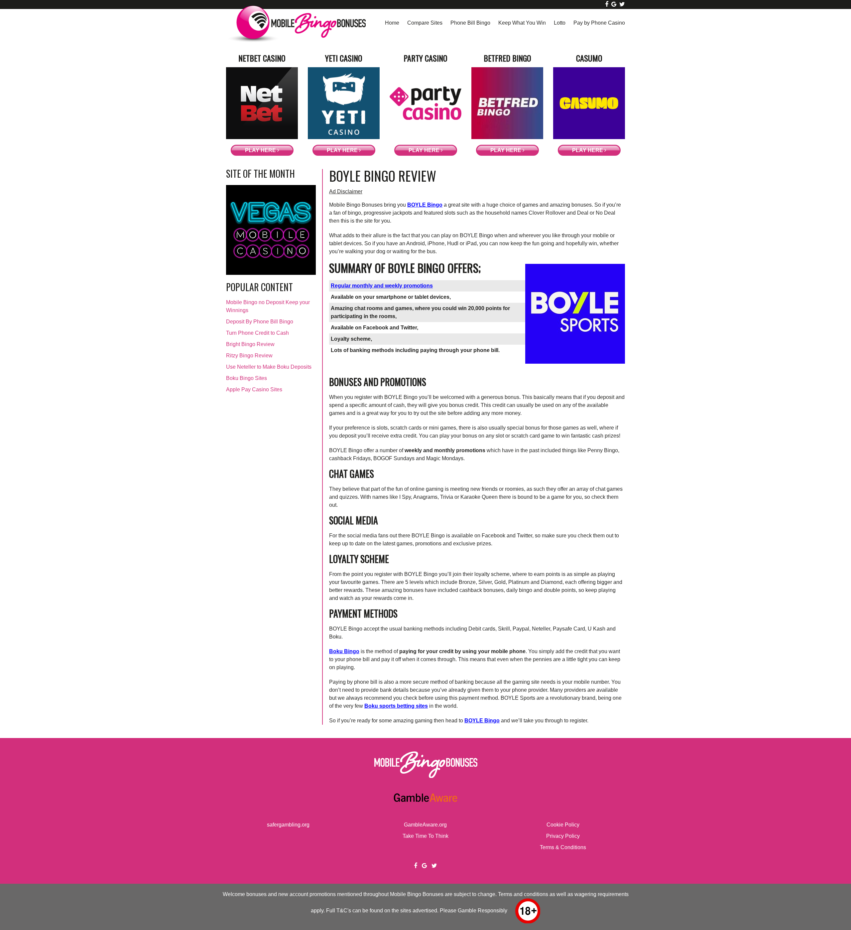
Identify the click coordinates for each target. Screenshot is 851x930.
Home (392, 23)
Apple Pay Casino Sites (254, 389)
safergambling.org (288, 825)
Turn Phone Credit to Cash (257, 333)
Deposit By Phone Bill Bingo (259, 321)
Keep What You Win (522, 23)
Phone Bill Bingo (470, 23)
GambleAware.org (425, 825)
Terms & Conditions (563, 847)
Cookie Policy (563, 825)
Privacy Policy (563, 836)
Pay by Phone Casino (599, 23)
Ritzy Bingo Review (249, 355)
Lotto (559, 23)
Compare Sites (424, 23)
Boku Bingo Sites (246, 378)
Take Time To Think (425, 836)
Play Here (261, 150)
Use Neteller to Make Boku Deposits (268, 367)
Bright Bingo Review (250, 344)
